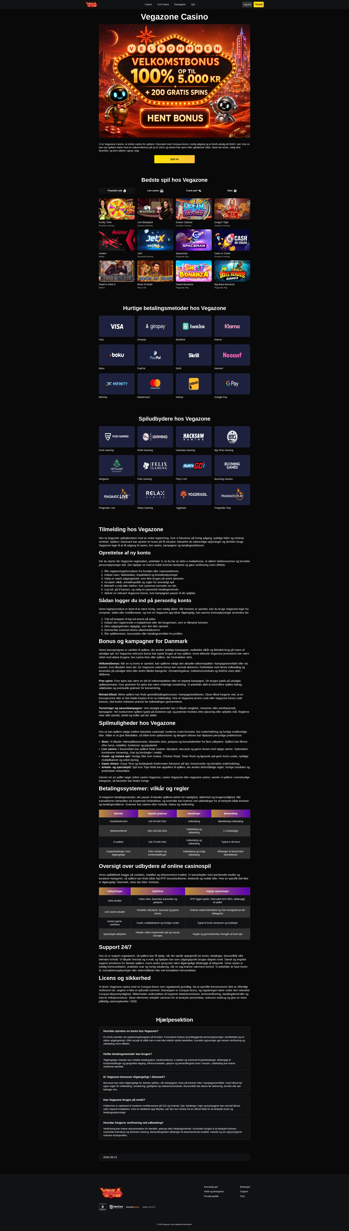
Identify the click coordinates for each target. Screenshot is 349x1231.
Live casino (153, 190)
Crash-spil (191, 190)
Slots (230, 190)
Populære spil (115, 190)
